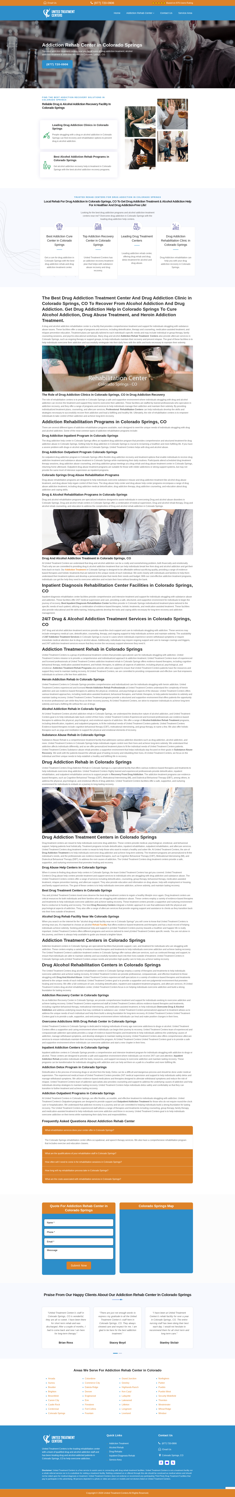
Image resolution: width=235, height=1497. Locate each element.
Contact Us (166, 13)
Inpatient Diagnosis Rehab (122, 1456)
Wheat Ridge (164, 1409)
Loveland (126, 1413)
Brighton (52, 1391)
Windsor (162, 1413)
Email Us (52, 3)
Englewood (90, 1396)
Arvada (51, 1378)
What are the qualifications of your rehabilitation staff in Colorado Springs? (80, 1153)
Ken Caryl (126, 1391)
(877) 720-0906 (104, 3)
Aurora (51, 1383)
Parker (161, 1383)
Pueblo (161, 1387)
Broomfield (53, 1396)
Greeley (125, 1383)
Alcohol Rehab (116, 1447)
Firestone (89, 1404)
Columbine (90, 1378)
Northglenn (163, 1378)
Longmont (126, 1409)
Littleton (125, 1404)
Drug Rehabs (115, 1451)
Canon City (53, 1400)
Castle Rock (54, 1404)
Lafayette (126, 1396)
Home (117, 13)
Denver (88, 1391)
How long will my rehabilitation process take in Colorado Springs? (76, 1170)
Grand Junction (129, 1378)
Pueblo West (164, 1391)
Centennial (53, 1409)
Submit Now (79, 1265)
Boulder (52, 1387)
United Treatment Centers (116, 1493)
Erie (87, 1400)
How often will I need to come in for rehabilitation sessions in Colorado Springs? (83, 1162)
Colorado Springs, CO (172, 1455)
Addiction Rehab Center (139, 13)
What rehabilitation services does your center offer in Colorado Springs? (79, 1130)
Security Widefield (167, 1396)
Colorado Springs (56, 1413)
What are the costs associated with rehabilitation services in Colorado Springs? (83, 1179)
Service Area (185, 13)
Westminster (164, 1404)
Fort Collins (90, 1409)
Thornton (162, 1400)
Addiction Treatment (119, 1443)
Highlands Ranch (130, 1387)
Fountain (89, 1413)
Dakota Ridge (91, 1387)
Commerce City (92, 1383)
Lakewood (127, 1400)
